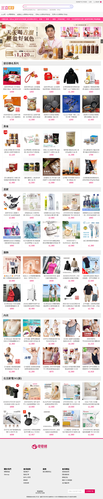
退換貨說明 (65, 471)
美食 (40, 19)
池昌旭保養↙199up (55, 9)
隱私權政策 (65, 474)
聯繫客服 (7, 471)
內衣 (68, 19)
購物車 (97, 2)
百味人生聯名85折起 (43, 14)
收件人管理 (26, 477)
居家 (47, 19)
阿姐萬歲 (97, 19)
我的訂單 (26, 474)
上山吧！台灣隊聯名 (8, 14)
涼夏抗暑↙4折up (8, 19)
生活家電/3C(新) (78, 19)
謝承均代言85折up (43, 9)
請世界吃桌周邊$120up (29, 9)
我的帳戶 (26, 471)
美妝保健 (61, 19)
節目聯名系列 (32, 19)
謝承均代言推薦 (20, 19)
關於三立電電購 (67, 480)
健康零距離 (89, 19)
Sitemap (6, 474)
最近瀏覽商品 (47, 471)
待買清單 (26, 483)
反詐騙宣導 (65, 483)
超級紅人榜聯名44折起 (25, 14)
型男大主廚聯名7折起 (60, 14)
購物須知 (65, 477)
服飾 (54, 19)
